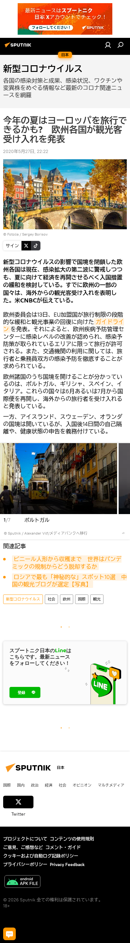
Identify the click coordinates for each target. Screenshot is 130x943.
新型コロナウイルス (23, 599)
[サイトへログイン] (108, 44)
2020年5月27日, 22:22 (25, 151)
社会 (51, 599)
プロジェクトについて (25, 839)
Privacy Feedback (67, 864)
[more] (123, 533)
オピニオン (82, 785)
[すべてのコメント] (9, 934)
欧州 (66, 599)
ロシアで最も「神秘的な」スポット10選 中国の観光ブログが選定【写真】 (69, 580)
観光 (97, 599)
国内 (21, 785)
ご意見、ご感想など (23, 847)
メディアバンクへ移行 (68, 533)
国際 (82, 599)
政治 (34, 785)
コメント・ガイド (63, 847)
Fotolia (13, 234)
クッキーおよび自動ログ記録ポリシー (40, 856)
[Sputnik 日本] (19, 47)
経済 (48, 785)
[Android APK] (22, 882)
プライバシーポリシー (25, 864)
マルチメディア (111, 785)
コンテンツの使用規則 (72, 839)
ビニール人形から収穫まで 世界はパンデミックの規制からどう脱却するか (66, 562)
